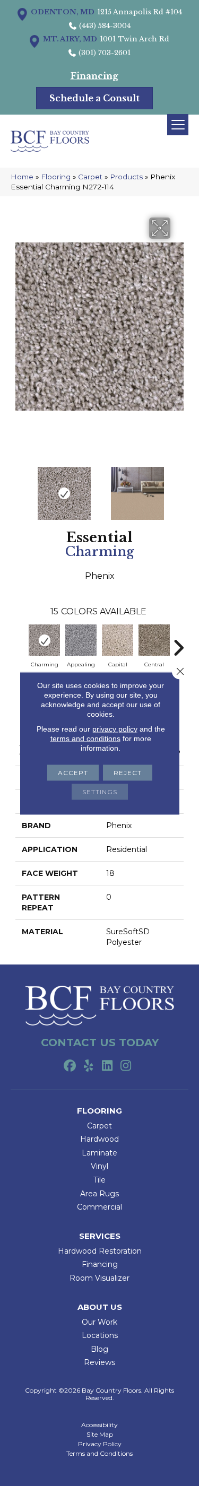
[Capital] (117, 640)
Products (126, 176)
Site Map (99, 1434)
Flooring (56, 176)
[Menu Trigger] (177, 124)
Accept (73, 772)
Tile (99, 1180)
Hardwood (99, 1139)
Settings (99, 791)
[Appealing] (81, 640)
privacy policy (114, 728)
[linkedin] (107, 1066)
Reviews (99, 1362)
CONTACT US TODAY (100, 1042)
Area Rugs (99, 1193)
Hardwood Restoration (100, 1251)
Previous (20, 488)
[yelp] (89, 1066)
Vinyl (99, 1166)
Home (22, 176)
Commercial (99, 1207)
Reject (128, 772)
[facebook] (70, 1066)
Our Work (99, 1322)
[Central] (154, 640)
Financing (100, 1264)
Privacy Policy (100, 1444)
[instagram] (126, 1066)
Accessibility (99, 1425)
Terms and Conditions (99, 1453)
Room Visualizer (99, 1278)
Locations (100, 1335)
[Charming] (44, 640)
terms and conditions (85, 738)
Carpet (90, 176)
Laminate (99, 1153)
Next (178, 488)
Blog (99, 1349)
